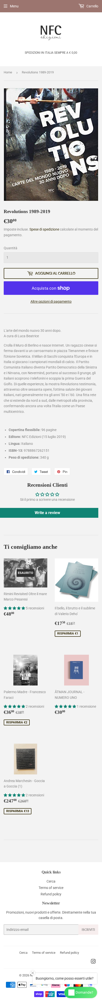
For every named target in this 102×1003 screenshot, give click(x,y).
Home (8, 72)
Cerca (51, 881)
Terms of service (51, 888)
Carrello (92, 6)
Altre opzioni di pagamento (51, 301)
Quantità (10, 248)
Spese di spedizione (44, 229)
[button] (15, 608)
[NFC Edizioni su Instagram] (93, 962)
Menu (14, 6)
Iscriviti (88, 930)
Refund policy (51, 894)
